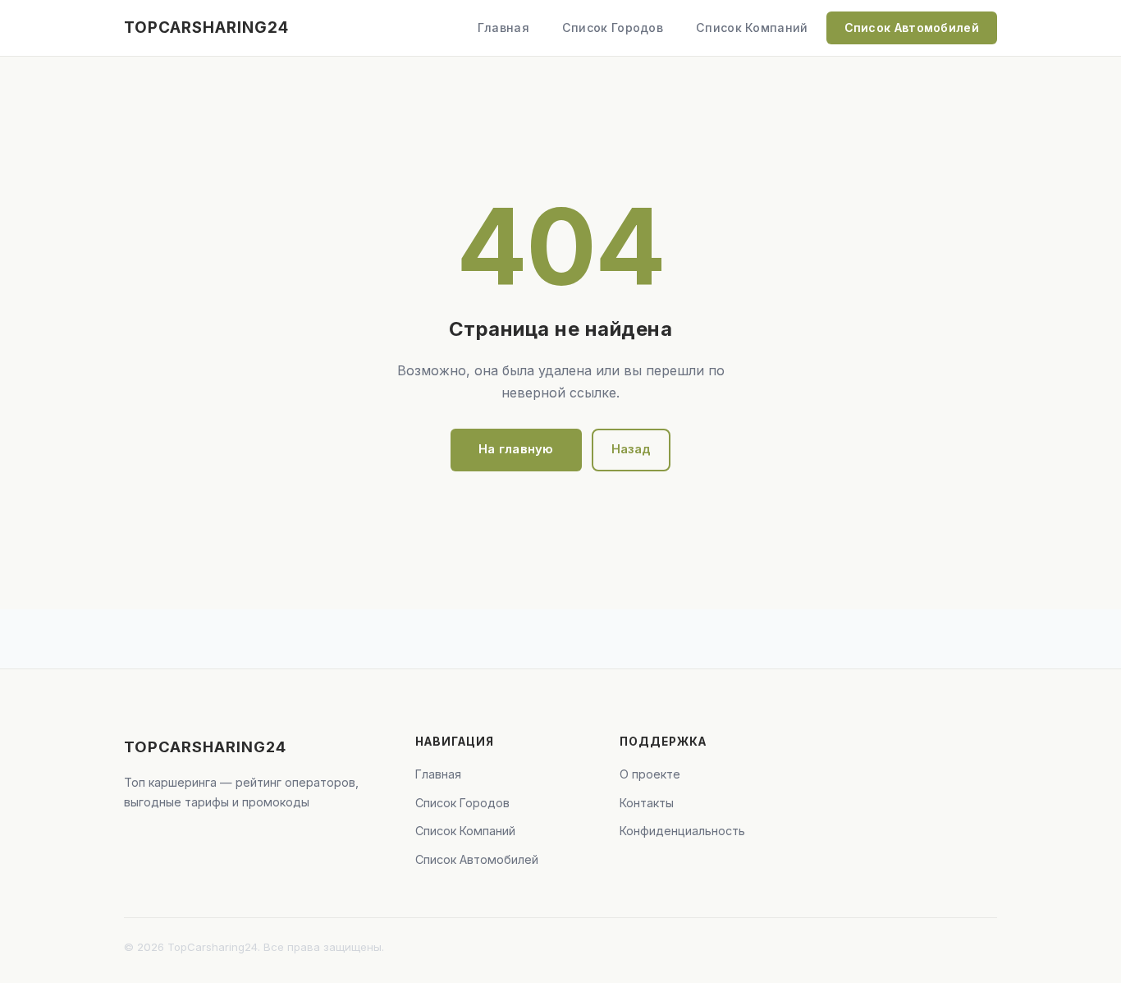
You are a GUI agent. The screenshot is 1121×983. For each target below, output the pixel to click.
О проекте (650, 774)
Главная (503, 27)
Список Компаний (752, 27)
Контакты (647, 803)
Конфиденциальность (682, 831)
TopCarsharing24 (206, 27)
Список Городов (612, 27)
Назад (631, 449)
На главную (516, 449)
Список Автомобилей (911, 27)
